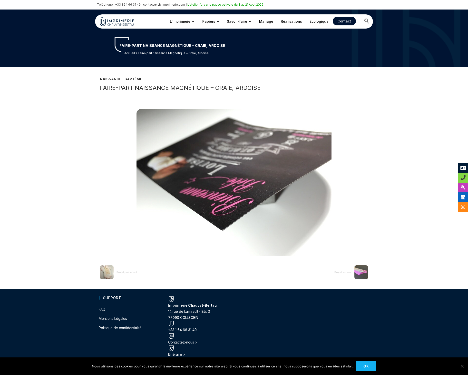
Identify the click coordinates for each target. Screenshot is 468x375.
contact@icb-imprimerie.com (164, 4)
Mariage (266, 21)
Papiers (208, 21)
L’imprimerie (180, 21)
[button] (367, 21)
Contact (344, 21)
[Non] (461, 366)
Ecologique (319, 21)
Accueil (129, 53)
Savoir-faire (237, 21)
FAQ (102, 309)
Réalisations (291, 21)
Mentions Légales (113, 318)
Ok (366, 366)
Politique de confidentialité (120, 328)
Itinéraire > (176, 354)
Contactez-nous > (182, 342)
